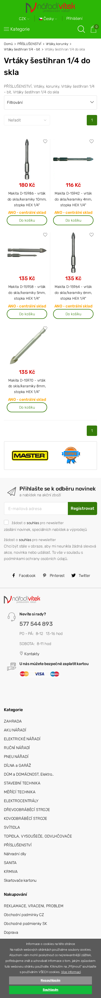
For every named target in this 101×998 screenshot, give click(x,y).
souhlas (33, 523)
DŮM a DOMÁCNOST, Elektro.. (29, 774)
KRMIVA (11, 871)
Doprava (11, 932)
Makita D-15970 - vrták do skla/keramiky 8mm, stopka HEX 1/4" (27, 386)
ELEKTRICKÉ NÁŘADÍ (22, 739)
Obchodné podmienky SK (25, 923)
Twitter (84, 575)
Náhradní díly (15, 854)
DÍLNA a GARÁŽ (17, 765)
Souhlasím (51, 989)
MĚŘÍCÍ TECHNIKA (19, 792)
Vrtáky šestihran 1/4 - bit (22, 49)
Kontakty (31, 654)
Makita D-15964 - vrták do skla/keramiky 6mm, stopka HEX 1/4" (73, 292)
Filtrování (15, 102)
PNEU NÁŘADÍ (16, 756)
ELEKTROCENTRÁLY (21, 801)
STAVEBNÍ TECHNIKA (22, 783)
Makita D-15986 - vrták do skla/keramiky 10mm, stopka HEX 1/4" (27, 199)
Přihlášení (74, 18)
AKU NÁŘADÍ (15, 730)
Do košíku (27, 220)
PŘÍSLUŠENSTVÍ (29, 44)
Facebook (26, 575)
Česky (48, 19)
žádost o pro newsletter (37, 523)
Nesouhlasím (50, 980)
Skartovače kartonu (20, 880)
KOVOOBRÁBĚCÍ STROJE (25, 818)
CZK (23, 19)
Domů (8, 44)
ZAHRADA (13, 721)
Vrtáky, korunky (57, 44)
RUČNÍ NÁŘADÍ (17, 747)
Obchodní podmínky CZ (24, 914)
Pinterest (57, 575)
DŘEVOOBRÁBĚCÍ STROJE (27, 809)
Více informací (71, 972)
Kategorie (20, 29)
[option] (30, 456)
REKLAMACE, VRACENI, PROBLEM (33, 906)
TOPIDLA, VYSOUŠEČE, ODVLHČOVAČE (38, 836)
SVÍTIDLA (12, 827)
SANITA (10, 862)
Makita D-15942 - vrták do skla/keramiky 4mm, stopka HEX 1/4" (73, 199)
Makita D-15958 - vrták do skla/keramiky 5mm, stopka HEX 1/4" (27, 292)
